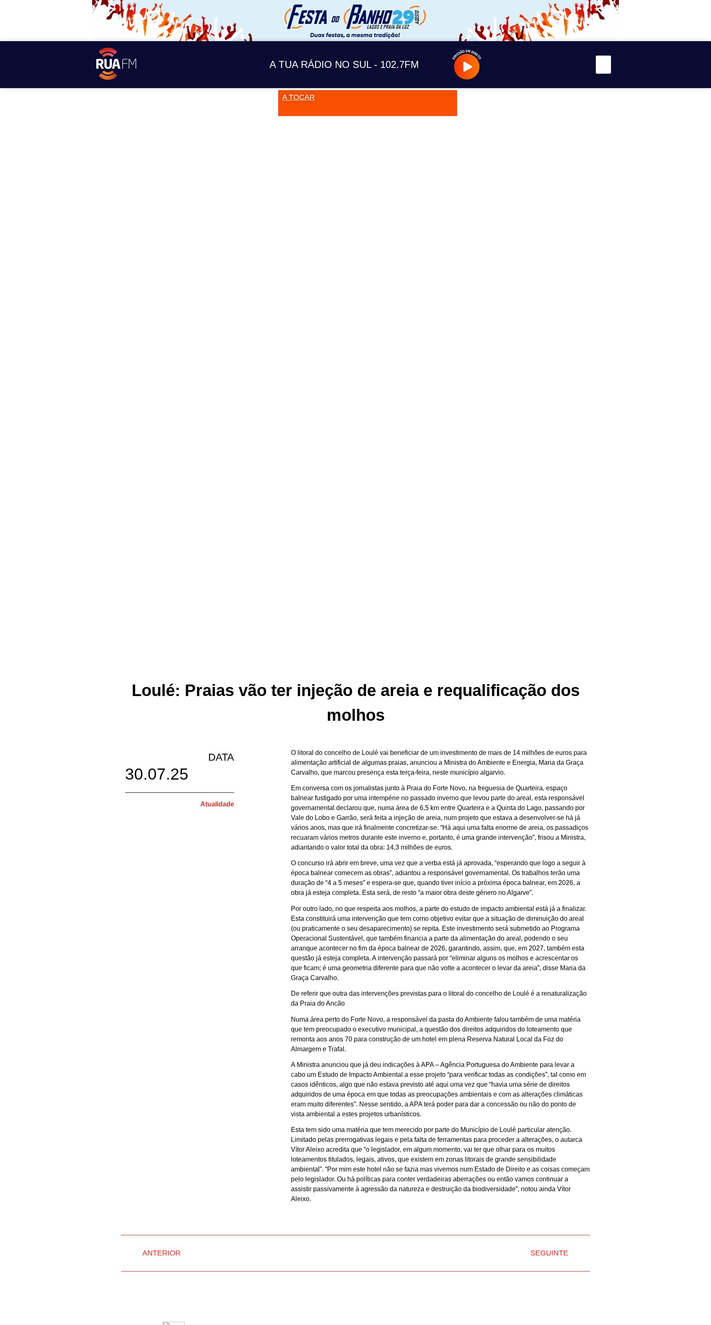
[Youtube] (557, 65)
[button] (603, 65)
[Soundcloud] (501, 65)
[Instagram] (520, 65)
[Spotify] (575, 65)
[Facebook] (538, 65)
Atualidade (217, 804)
